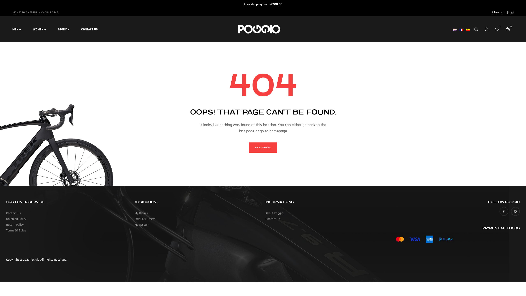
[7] (497, 29)
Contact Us (13, 213)
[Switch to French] (463, 29)
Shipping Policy (16, 219)
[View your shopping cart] (508, 29)
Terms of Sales (16, 230)
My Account (142, 225)
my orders (141, 213)
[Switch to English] (456, 29)
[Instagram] (512, 12)
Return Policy (15, 225)
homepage (263, 147)
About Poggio (274, 213)
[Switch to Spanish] (469, 29)
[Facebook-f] (507, 12)
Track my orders (145, 219)
